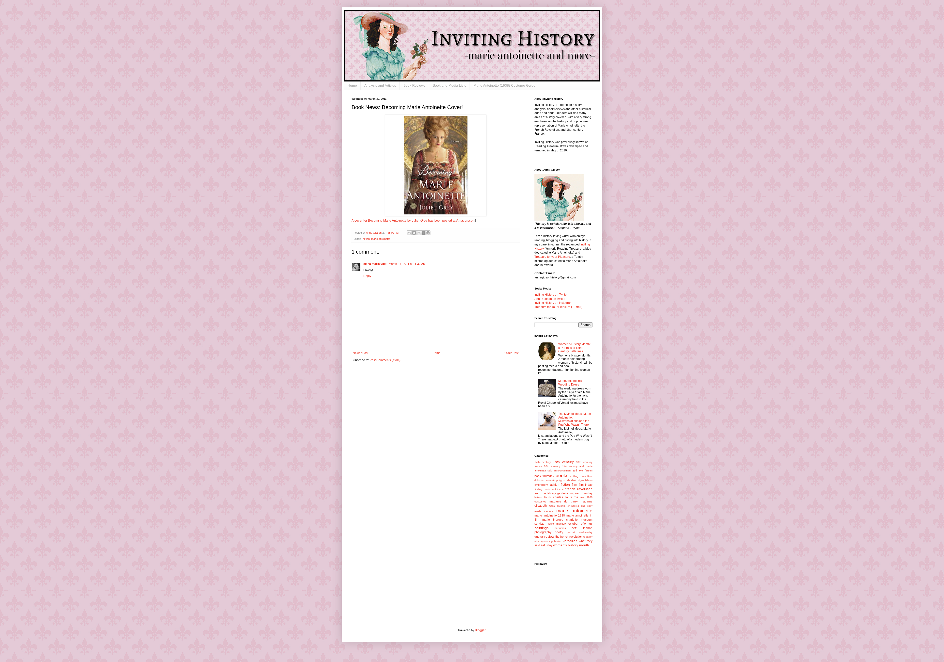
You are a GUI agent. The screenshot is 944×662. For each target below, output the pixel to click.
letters (538, 497)
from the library (545, 493)
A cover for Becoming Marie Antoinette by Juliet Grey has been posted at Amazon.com (413, 220)
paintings (541, 528)
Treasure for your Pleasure (552, 256)
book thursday (544, 476)
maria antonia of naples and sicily (570, 505)
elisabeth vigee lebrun (579, 480)
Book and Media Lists (449, 85)
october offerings (580, 523)
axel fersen (585, 470)
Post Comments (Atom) (385, 360)
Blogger (480, 630)
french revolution (578, 489)
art (575, 470)
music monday (556, 523)
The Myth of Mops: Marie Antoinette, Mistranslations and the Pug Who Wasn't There (574, 419)
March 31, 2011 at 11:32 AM (407, 264)
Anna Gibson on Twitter (549, 299)
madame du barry (563, 501)
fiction (366, 238)
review (549, 536)
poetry (559, 532)
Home (352, 85)
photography (542, 532)
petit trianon (582, 528)
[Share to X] (418, 232)
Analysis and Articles (380, 85)
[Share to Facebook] (423, 232)
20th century (552, 466)
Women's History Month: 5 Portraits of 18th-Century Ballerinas (574, 347)
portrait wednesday (579, 532)
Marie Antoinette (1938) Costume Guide (504, 85)
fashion (554, 484)
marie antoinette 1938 (549, 515)
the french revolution (569, 536)
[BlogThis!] (414, 232)
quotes (539, 536)
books (562, 475)
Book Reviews (414, 85)
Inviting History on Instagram (553, 303)
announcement (562, 470)
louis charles (553, 497)
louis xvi (571, 497)
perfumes (560, 528)
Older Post (511, 353)
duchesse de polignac (553, 480)
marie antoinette (380, 238)
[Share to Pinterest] (428, 232)
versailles (570, 541)
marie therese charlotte (560, 519)
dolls (537, 480)
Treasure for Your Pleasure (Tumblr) (558, 307)
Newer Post (360, 353)
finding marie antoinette (549, 489)
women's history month (571, 545)
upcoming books (551, 541)
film (574, 484)
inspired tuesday (581, 493)
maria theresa (543, 511)
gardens (562, 493)
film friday (585, 484)
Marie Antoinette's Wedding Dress (570, 382)
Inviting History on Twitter (551, 294)
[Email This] (409, 232)
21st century (569, 466)
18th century (563, 462)
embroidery (541, 484)
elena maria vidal (375, 264)
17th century (542, 462)
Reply (367, 276)
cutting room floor (581, 476)
